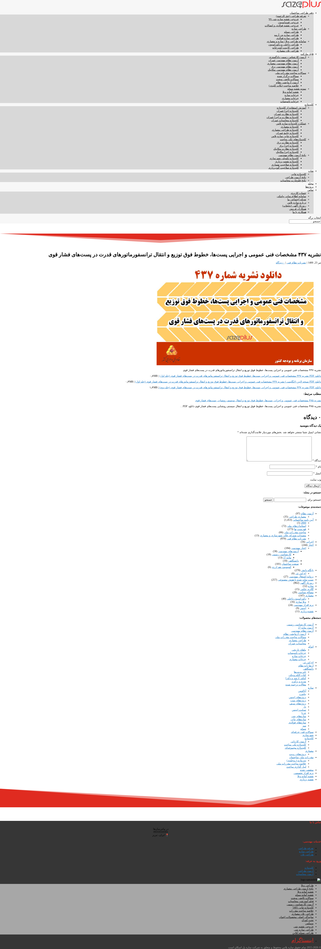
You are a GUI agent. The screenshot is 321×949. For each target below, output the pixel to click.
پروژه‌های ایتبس (297, 697)
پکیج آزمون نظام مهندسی (292, 155)
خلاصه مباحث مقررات (301, 910)
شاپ (311, 171)
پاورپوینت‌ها (300, 672)
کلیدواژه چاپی (298, 174)
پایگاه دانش (307, 570)
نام (318, 466)
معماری (309, 595)
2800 (303, 522)
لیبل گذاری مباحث (296, 766)
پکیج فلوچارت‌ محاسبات (293, 180)
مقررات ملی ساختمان (301, 757)
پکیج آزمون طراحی (295, 177)
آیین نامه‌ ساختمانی (303, 519)
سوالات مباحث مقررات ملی (290, 73)
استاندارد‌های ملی (296, 526)
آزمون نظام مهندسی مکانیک (283, 69)
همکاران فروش (297, 209)
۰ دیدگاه (280, 262)
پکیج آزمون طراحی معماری (298, 888)
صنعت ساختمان (290, 564)
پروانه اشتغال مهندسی (301, 576)
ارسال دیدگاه (313, 485)
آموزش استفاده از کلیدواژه (291, 107)
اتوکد (311, 646)
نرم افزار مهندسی (304, 605)
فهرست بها (300, 529)
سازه (311, 586)
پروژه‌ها (309, 186)
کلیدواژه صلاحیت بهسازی (285, 164)
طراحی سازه (299, 28)
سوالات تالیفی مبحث (287, 79)
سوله (303, 729)
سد (304, 725)
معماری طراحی (297, 516)
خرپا (303, 713)
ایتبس (303, 608)
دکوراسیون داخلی (296, 598)
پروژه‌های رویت (297, 754)
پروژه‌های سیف (297, 703)
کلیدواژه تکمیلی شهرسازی (284, 158)
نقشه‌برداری (307, 611)
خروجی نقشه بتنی (304, 926)
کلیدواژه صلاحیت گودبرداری (283, 167)
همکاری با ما (299, 212)
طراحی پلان (307, 854)
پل (304, 706)
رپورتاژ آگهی (307, 583)
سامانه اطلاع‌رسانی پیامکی (291, 196)
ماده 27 (287, 557)
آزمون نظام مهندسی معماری (283, 63)
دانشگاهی (293, 560)
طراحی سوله (291, 31)
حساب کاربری (298, 193)
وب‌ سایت (315, 479)
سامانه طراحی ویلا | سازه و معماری (286, 41)
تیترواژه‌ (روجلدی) (296, 760)
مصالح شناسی (306, 592)
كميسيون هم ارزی (281, 567)
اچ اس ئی (300, 573)
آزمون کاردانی (298, 741)
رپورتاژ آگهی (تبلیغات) (294, 205)
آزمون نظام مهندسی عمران (283, 60)
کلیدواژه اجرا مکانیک (287, 152)
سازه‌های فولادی (297, 722)
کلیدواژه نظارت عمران (286, 114)
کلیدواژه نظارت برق (288, 142)
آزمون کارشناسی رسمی (300, 624)
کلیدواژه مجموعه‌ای (295, 747)
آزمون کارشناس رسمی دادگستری (287, 57)
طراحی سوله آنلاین (303, 933)
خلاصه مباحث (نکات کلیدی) (284, 85)
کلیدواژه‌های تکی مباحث (293, 139)
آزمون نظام (307, 513)
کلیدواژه (309, 104)
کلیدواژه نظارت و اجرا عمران (283, 117)
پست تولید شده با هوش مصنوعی (296, 579)
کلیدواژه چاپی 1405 (303, 907)
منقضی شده (307, 770)
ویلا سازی (301, 601)
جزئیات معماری (290, 98)
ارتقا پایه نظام (306, 665)
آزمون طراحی (306, 871)
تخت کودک (308, 920)
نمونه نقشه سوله (296, 88)
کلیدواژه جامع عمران (287, 133)
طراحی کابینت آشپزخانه (285, 47)
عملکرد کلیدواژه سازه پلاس (291, 123)
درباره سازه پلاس (296, 202)
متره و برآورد (299, 681)
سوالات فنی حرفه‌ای (302, 732)
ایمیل (317, 473)
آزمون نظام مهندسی (302, 631)
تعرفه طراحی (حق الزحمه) (291, 16)
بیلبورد (302, 694)
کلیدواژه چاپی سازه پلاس (285, 136)
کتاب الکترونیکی (297, 675)
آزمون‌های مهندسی (288, 551)
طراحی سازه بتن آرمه (286, 35)
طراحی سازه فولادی (287, 38)
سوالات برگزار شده (288, 76)
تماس (310, 190)
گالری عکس (307, 589)
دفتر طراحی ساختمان (302, 13)
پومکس (309, 923)
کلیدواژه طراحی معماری (285, 130)
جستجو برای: (314, 499)
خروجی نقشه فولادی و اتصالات (282, 25)
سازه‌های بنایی (298, 719)
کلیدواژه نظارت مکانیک (286, 148)
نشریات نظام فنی (296, 262)
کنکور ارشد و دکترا (296, 678)
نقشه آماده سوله (304, 895)
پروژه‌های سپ (298, 700)
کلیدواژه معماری (290, 126)
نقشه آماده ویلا (291, 92)
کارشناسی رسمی (281, 554)
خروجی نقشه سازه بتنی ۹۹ (284, 19)
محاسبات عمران (297, 643)
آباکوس (302, 691)
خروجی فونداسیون (288, 22)
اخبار (311, 545)
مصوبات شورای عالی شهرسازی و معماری (283, 535)
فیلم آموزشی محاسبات (301, 901)
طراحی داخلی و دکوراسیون (283, 44)
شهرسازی (308, 735)
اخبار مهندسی (298, 548)
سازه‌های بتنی (298, 716)
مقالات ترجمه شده (296, 684)
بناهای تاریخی (299, 649)
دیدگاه (316, 460)
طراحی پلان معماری (288, 50)
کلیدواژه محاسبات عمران (285, 120)
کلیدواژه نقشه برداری (287, 161)
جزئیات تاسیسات (289, 101)
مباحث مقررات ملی (295, 532)
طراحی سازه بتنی (304, 929)
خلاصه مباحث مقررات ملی (291, 763)
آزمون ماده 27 (306, 627)
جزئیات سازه (292, 95)
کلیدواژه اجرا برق (289, 145)
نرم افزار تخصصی (304, 773)
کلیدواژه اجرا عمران (288, 111)
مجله (311, 183)
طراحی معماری (297, 640)
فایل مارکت (307, 54)
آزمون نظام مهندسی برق (285, 66)
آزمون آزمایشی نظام (287, 82)
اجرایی (310, 541)
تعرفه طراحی (306, 848)
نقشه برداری (307, 779)
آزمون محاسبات (305, 874)
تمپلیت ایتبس (299, 710)
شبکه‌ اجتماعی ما (296, 199)
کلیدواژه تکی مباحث (295, 744)
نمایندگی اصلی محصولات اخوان (296, 917)
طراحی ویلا (307, 885)
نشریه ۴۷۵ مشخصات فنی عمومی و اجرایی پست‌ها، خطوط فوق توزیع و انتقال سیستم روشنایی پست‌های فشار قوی (258, 400)
